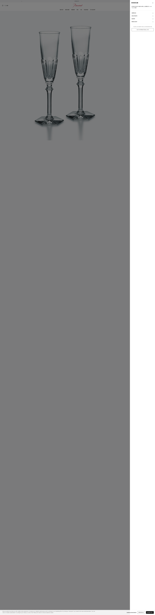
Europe (133, 18)
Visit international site (143, 29)
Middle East (134, 21)
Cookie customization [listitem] (131, 612)
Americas (134, 12)
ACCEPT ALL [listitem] (150, 612)
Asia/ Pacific (134, 15)
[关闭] (153, 3)
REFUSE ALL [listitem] (141, 612)
